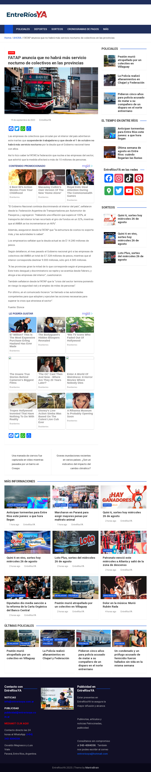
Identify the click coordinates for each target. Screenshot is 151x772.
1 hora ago (14, 524)
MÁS (106, 29)
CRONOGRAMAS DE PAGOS (83, 29)
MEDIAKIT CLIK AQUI (16, 723)
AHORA (11, 53)
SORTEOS (57, 29)
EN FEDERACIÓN (61, 640)
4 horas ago (110, 611)
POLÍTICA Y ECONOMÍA (16, 596)
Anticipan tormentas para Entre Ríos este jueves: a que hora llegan (131, 133)
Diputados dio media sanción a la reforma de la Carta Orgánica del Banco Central (27, 606)
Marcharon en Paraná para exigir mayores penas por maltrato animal (71, 516)
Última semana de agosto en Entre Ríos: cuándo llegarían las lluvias (130, 152)
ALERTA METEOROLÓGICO (17, 505)
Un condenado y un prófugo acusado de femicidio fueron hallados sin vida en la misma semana (128, 658)
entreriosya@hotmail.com (92, 753)
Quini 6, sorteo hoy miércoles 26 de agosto (130, 219)
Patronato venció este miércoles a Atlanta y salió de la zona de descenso (123, 561)
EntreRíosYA (45, 120)
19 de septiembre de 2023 (23, 120)
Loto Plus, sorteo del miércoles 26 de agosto (130, 256)
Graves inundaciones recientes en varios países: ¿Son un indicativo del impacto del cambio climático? (74, 462)
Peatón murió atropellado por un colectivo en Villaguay (129, 61)
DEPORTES (40, 29)
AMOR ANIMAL (61, 505)
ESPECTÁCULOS (110, 596)
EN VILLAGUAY (61, 596)
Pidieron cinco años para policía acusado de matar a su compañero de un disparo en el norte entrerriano (131, 102)
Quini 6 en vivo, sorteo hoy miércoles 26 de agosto (128, 238)
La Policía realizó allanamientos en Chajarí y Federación (131, 79)
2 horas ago (110, 521)
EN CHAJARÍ (48, 640)
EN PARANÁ (73, 505)
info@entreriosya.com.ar (19, 701)
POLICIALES (23, 29)
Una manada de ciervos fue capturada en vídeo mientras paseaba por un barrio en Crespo (27, 462)
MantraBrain (92, 767)
